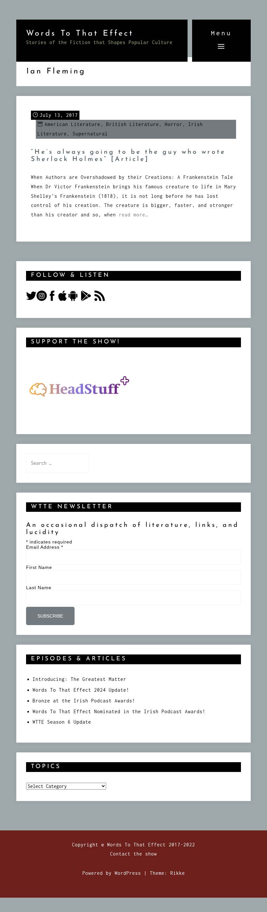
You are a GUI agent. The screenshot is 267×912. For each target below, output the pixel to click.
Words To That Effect (80, 34)
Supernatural (90, 133)
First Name (39, 567)
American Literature (72, 124)
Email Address (44, 547)
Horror (173, 124)
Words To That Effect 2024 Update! (81, 690)
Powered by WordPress (111, 873)
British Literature (132, 124)
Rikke (177, 873)
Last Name (38, 587)
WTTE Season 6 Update (62, 722)
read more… (133, 214)
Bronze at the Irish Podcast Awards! (84, 700)
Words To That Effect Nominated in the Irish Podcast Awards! (119, 711)
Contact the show (133, 854)
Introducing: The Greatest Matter (79, 679)
